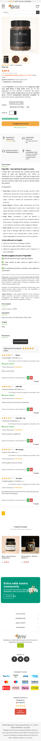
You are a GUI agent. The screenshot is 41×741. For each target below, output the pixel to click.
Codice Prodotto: (7, 309)
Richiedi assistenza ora (12, 152)
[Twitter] (20, 659)
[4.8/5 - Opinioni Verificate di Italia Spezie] (20, 707)
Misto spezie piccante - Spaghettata (9, 557)
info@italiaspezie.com (20, 1)
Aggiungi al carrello (20, 124)
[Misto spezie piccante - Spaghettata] (11, 545)
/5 (14, 141)
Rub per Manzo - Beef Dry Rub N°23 (29, 557)
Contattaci (26, 727)
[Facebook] (14, 659)
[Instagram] (26, 659)
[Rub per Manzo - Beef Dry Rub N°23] (30, 545)
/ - (16, 65)
